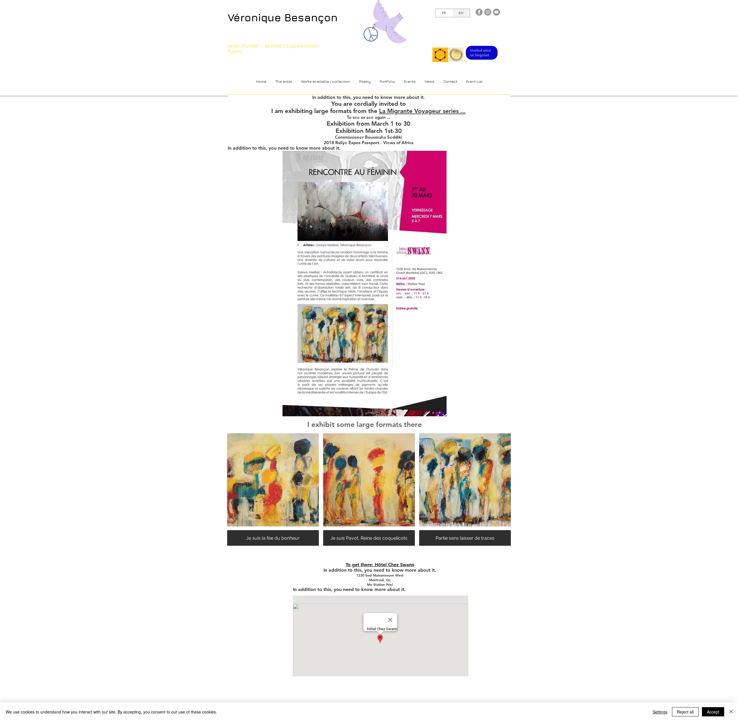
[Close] (731, 711)
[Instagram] (487, 12)
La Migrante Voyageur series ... (422, 110)
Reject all (685, 712)
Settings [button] (660, 712)
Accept (713, 712)
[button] (325, 81)
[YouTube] (496, 12)
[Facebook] (479, 12)
